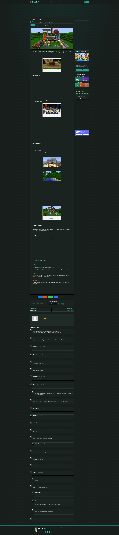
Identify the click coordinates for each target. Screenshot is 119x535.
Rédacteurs (66, 527)
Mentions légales (71, 527)
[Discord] (50, 532)
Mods (53, 1)
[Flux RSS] (47, 532)
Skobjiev (41, 318)
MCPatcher (41, 267)
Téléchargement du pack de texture (40, 260)
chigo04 (34, 346)
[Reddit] (43, 532)
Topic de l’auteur (37, 258)
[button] (50, 25)
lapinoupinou (35, 361)
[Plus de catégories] (72, 304)
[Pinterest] (41, 532)
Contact (76, 527)
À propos (62, 527)
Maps (68, 1)
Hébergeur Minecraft (82, 527)
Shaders (57, 1)
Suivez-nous (32, 25)
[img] (77, 94)
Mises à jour (48, 1)
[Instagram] (45, 532)
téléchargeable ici (45, 269)
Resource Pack (60, 303)
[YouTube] (49, 532)
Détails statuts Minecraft (82, 98)
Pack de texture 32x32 (53, 303)
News (43, 1)
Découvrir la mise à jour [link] (82, 69)
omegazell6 (35, 422)
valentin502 (35, 369)
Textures (63, 1)
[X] (39, 532)
